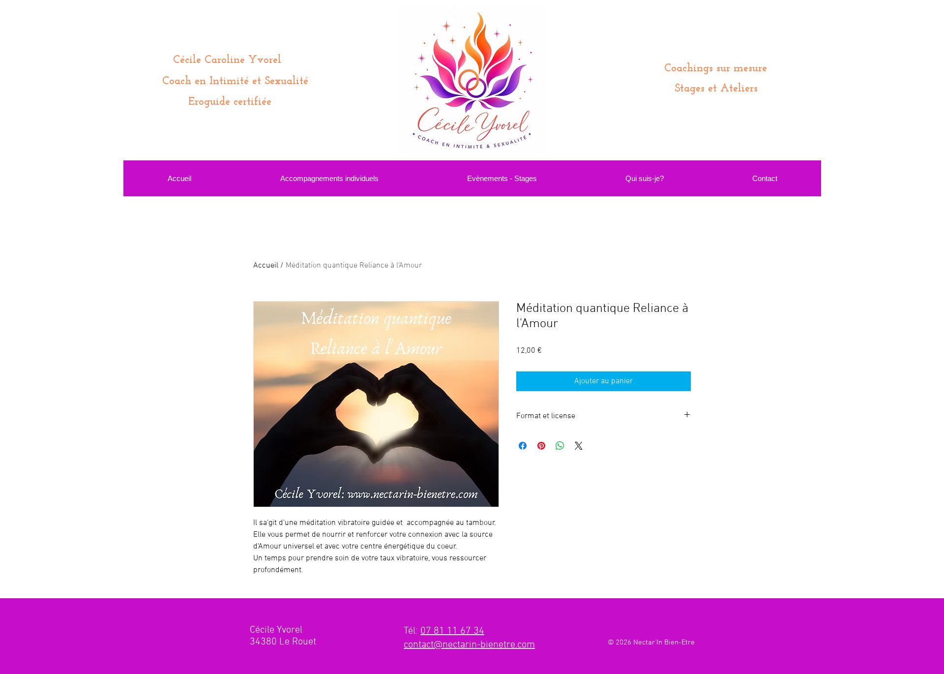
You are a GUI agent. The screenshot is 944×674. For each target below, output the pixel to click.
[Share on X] (579, 446)
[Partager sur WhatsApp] (560, 446)
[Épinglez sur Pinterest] (541, 446)
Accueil (265, 266)
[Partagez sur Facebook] (523, 446)
